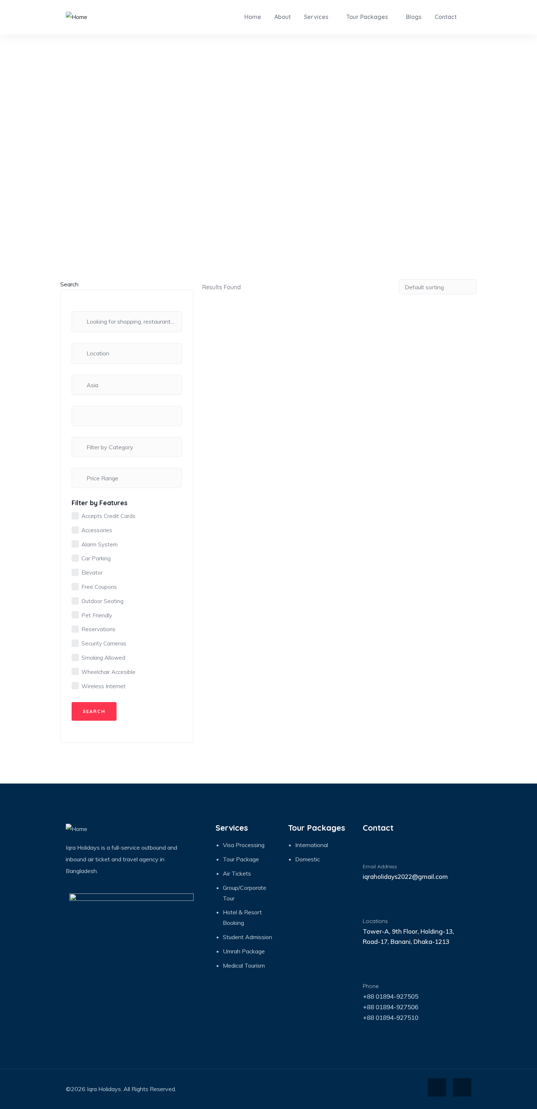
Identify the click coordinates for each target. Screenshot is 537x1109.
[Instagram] (462, 1087)
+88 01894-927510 (390, 1017)
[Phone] (371, 971)
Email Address (380, 866)
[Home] (76, 17)
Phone (371, 986)
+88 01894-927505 (390, 996)
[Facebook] (437, 1087)
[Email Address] (371, 851)
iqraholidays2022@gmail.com (405, 876)
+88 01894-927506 (390, 1007)
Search (69, 284)
